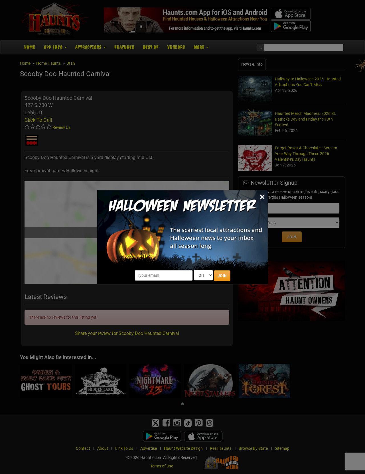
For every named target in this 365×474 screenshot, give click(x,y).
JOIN (222, 275)
